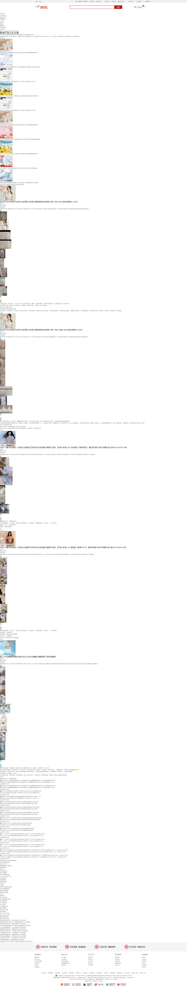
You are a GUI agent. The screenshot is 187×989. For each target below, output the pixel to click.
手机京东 (122, 1)
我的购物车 (140, 7)
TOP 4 (1, 639)
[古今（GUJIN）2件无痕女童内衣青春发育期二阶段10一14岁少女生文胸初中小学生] (22, 833)
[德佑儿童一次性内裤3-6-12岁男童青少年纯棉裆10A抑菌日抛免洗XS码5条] (6, 88)
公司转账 (90, 965)
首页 (1, 31)
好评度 (4, 205)
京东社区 (106, 973)
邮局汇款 (90, 963)
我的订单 (92, 1)
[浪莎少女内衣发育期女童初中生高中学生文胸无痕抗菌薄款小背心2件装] (19, 801)
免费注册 (85, 1)
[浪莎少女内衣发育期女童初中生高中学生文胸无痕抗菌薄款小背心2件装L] (19, 812)
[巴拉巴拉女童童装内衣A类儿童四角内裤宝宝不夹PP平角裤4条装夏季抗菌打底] (6, 132)
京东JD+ (144, 967)
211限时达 (64, 959)
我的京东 (98, 1)
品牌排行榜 (3, 17)
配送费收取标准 (65, 963)
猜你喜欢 (2, 38)
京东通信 (144, 965)
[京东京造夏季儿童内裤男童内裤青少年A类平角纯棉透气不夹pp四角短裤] (6, 161)
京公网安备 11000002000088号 (65, 975)
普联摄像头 (3, 19)
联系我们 (50, 973)
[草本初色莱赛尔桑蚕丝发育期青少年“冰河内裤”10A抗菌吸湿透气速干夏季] (6, 175)
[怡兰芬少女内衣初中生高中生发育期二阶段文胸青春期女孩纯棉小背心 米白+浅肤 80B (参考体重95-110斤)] (8, 321)
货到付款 (90, 957)
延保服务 (144, 961)
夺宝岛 (143, 957)
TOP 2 (1, 430)
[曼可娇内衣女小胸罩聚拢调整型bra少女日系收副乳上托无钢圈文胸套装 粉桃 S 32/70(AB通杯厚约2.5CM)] (28, 785)
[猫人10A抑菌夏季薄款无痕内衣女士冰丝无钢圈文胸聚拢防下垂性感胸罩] (8, 648)
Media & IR (143, 973)
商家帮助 (71, 973)
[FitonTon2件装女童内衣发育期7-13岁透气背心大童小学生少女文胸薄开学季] (20, 791)
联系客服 (37, 967)
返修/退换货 (118, 963)
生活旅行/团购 (38, 961)
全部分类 (2, 13)
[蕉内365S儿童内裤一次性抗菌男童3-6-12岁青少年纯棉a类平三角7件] (6, 74)
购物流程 (37, 957)
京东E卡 (144, 963)
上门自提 (63, 957)
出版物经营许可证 (82, 977)
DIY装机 (144, 959)
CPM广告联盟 (9, 941)
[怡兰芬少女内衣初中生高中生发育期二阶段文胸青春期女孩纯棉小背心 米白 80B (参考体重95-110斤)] (8, 193)
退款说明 (117, 961)
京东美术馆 (3, 27)
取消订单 (117, 965)
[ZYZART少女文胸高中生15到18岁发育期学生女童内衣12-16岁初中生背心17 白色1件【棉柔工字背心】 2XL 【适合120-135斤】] (34, 850)
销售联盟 (99, 973)
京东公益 (126, 973)
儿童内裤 (6, 31)
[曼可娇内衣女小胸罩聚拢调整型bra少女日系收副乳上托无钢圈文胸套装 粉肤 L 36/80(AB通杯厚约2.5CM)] (28, 780)
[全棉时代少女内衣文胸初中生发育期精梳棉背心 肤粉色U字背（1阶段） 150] (20, 796)
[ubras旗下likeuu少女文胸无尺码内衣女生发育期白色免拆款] (16, 823)
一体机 (2, 20)
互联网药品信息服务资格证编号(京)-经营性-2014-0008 (101, 975)
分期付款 (90, 961)
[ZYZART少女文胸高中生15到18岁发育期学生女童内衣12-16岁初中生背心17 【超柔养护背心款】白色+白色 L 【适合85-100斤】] (34, 855)
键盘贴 (2, 24)
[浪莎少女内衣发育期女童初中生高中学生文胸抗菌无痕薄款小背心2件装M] (19, 807)
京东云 (100, 981)
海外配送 (63, 965)
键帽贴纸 (2, 26)
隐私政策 (119, 973)
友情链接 (92, 973)
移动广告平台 (29, 941)
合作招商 (64, 973)
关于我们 (43, 973)
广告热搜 (16, 941)
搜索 (118, 7)
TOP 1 (1, 312)
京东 (48, 8)
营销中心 (78, 973)
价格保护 (117, 959)
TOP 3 (1, 530)
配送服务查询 (64, 961)
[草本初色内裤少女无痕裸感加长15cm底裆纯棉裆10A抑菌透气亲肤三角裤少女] (6, 59)
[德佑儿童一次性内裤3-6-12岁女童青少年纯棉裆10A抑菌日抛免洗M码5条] (6, 146)
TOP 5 (1, 776)
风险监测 (113, 973)
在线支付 (90, 959)
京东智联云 (3, 941)
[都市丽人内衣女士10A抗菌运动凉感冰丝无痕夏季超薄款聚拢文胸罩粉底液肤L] (21, 817)
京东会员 (107, 1)
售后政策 (117, 957)
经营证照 (115, 979)
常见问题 (37, 963)
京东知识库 (3, 15)
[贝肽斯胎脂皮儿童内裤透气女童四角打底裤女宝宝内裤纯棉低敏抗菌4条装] (6, 45)
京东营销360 (22, 941)
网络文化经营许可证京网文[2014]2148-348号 (100, 977)
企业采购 (113, 1)
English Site (134, 973)
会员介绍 (37, 959)
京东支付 (95, 981)
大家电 (36, 965)
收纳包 (2, 22)
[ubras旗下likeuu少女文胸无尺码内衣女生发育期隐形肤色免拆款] (17, 828)
